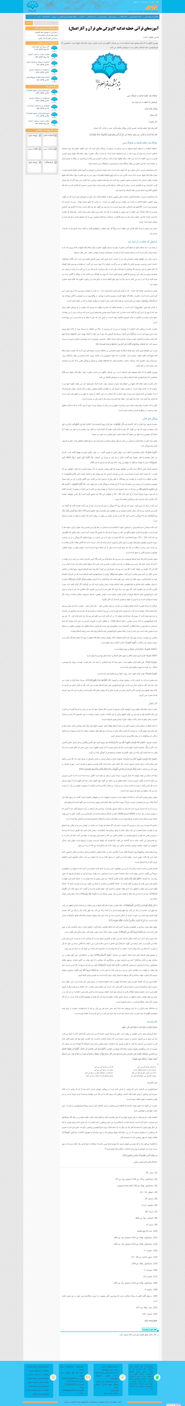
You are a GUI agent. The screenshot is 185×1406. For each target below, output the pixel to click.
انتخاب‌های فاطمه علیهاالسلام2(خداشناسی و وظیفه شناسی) (26, 77)
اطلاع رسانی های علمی (151, 16)
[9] (70, 579)
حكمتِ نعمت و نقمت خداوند (38, 54)
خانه (157, 2)
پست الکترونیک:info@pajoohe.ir (73, 1388)
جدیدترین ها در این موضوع (48, 42)
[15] (82, 893)
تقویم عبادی (102, 16)
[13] (81, 769)
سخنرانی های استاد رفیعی (48, 38)
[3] (63, 372)
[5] (121, 478)
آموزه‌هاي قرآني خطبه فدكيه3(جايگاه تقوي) (33, 90)
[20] (100, 965)
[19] (97, 954)
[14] (152, 893)
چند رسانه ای (92, 16)
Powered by (173, 1405)
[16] (126, 905)
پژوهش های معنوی (111, 1393)
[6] (140, 489)
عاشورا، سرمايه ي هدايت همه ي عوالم (35, 61)
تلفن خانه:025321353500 (73, 1378)
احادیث (82, 16)
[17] (110, 920)
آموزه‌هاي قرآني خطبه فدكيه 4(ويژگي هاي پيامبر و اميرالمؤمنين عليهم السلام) (37, 1386)
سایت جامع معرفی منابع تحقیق (106, 1372)
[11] (89, 680)
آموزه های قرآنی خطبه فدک (47, 35)
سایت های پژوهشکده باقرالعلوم (47, 130)
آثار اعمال (153, 115)
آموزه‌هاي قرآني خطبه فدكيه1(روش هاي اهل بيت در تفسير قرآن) (37, 1378)
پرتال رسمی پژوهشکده (109, 1369)
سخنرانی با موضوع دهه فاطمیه (46, 32)
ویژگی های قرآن (151, 108)
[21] (64, 1132)
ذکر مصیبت (153, 121)
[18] (121, 931)
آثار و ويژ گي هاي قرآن (40, 46)
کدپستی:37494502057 (74, 1384)
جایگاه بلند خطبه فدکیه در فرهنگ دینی (142, 95)
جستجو (136, 2)
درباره (81, 1393)
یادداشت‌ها (46, 16)
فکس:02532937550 (75, 1381)
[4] (151, 462)
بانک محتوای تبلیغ (136, 16)
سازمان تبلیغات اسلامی (109, 1366)
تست (38, 16)
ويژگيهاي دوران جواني (41, 1393)
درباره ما (151, 2)
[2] (97, 344)
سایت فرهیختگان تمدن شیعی (107, 1381)
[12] (111, 742)
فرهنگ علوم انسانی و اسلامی (67, 16)
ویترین (54, 16)
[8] (111, 574)
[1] (91, 134)
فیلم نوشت (114, 1390)
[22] (124, 1155)
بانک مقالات (123, 16)
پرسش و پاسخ (112, 16)
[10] (113, 620)
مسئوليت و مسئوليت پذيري (39, 69)
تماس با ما (144, 2)
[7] (84, 510)
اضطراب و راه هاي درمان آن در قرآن (35, 105)
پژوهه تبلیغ (149, 1320)
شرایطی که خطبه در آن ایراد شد (144, 102)
